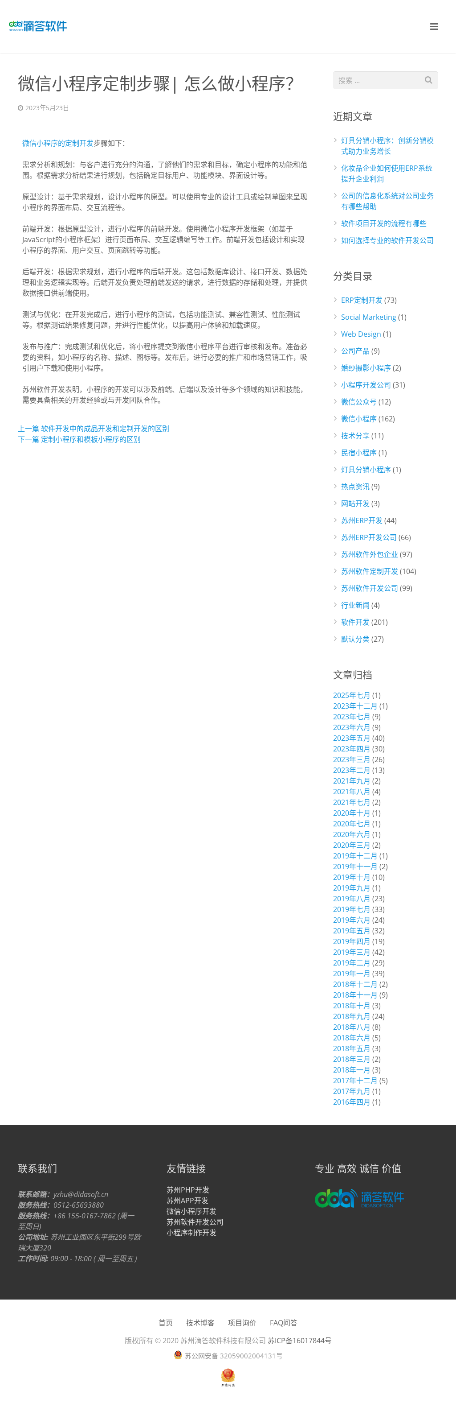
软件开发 (355, 622)
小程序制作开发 (191, 1233)
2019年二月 (351, 963)
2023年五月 (351, 738)
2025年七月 (351, 695)
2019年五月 (351, 931)
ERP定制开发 (362, 300)
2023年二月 (351, 770)
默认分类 (355, 639)
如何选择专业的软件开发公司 (387, 240)
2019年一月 (351, 973)
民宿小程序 (359, 453)
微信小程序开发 (191, 1211)
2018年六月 (351, 1038)
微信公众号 (359, 402)
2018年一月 (351, 1070)
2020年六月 (351, 834)
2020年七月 (351, 824)
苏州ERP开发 (362, 520)
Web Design (361, 334)
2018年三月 (351, 1059)
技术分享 (355, 436)
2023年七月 (351, 717)
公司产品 (355, 351)
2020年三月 (351, 845)
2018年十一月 (355, 995)
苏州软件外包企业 (369, 554)
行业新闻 (355, 605)
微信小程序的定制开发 (58, 143)
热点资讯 (355, 486)
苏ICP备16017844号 (300, 1340)
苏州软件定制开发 (369, 571)
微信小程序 (359, 419)
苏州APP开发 (187, 1200)
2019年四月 (351, 941)
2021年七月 (351, 802)
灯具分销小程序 (366, 470)
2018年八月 (351, 1027)
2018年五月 (351, 1048)
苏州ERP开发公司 (369, 537)
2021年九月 (351, 781)
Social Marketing (368, 317)
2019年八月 (351, 899)
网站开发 (355, 503)
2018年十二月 (355, 984)
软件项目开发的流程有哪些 (384, 223)
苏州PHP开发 (188, 1190)
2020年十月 (351, 813)
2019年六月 (351, 920)
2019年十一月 (355, 866)
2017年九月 (351, 1091)
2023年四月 (351, 749)
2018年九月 (351, 1016)
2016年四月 (351, 1102)
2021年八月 (351, 791)
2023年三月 (351, 759)
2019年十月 (351, 877)
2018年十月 (351, 1006)
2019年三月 (351, 952)
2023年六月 (351, 727)
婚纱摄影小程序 (366, 368)
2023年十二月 (355, 706)
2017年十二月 (355, 1080)
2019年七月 (351, 909)
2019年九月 (351, 888)
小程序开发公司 (366, 385)
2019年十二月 (355, 856)
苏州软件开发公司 (369, 588)
